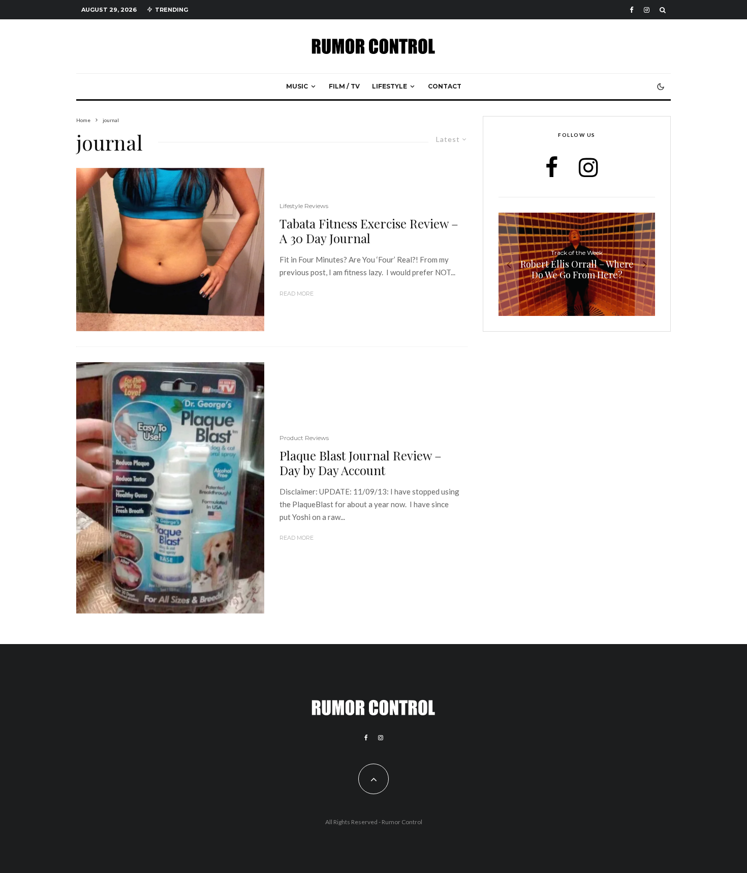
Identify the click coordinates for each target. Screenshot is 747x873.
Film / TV (344, 86)
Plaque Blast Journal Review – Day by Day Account (360, 463)
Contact (444, 86)
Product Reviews (304, 438)
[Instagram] (647, 10)
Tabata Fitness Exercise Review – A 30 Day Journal (368, 231)
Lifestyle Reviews (303, 206)
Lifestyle (389, 86)
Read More (296, 293)
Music (297, 86)
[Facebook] (632, 10)
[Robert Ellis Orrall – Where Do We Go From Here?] (577, 264)
